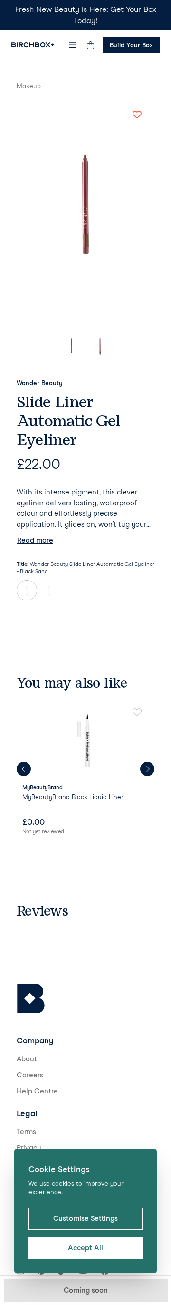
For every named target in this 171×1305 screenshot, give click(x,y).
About (27, 1059)
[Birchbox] (31, 999)
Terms (26, 1132)
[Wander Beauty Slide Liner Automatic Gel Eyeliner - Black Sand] (27, 590)
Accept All (85, 1247)
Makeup (29, 85)
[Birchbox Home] (32, 44)
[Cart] (90, 45)
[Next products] (147, 769)
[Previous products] (24, 769)
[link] (85, 772)
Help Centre (37, 1091)
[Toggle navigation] (73, 45)
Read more (35, 540)
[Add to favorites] (136, 115)
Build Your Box (131, 45)
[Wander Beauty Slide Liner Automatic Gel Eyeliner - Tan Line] (49, 590)
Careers (30, 1075)
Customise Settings (85, 1218)
